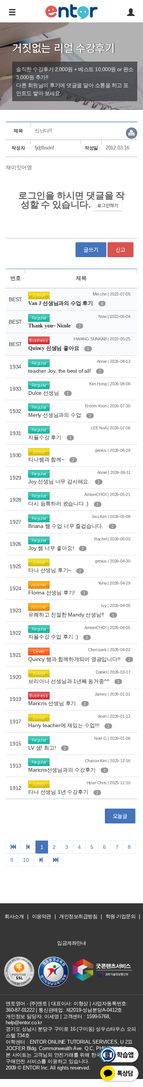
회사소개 (14, 916)
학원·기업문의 (121, 916)
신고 (120, 249)
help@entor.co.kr (24, 1022)
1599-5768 (98, 1016)
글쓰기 (91, 249)
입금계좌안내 (71, 943)
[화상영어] (71, 11)
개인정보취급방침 (78, 916)
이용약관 (41, 916)
